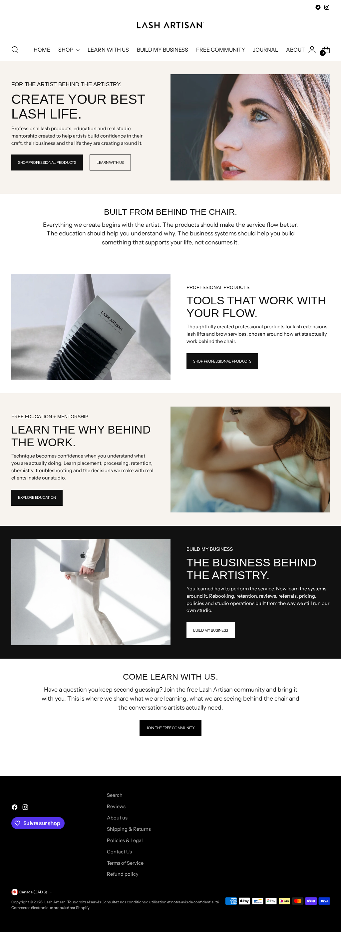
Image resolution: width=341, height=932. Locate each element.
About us (117, 818)
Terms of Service (125, 863)
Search (115, 795)
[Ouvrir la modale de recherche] (15, 49)
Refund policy (123, 874)
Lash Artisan (55, 902)
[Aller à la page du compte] (312, 49)
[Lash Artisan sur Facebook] (318, 7)
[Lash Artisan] (170, 25)
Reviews (116, 806)
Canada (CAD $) (33, 892)
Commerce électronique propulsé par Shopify (50, 907)
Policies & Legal (125, 840)
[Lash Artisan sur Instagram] (327, 7)
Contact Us (119, 852)
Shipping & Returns (129, 829)
